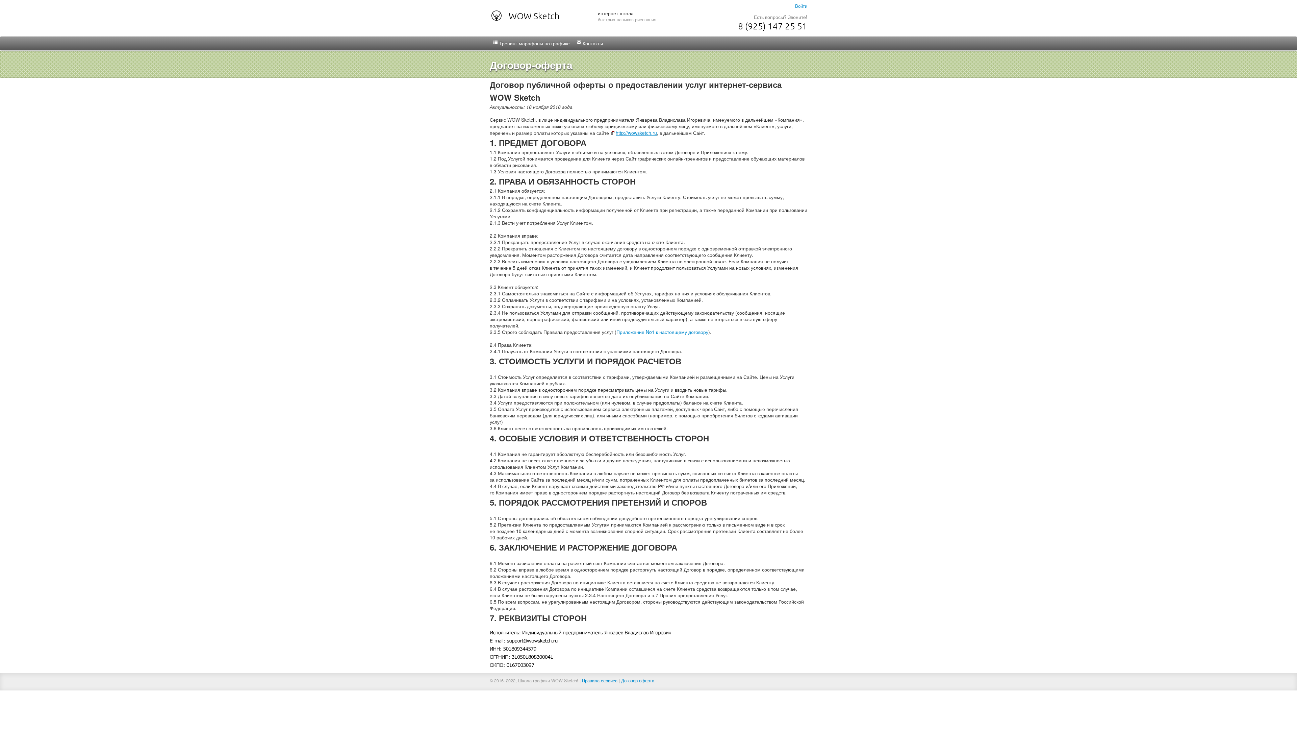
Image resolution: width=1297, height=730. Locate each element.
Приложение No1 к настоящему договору (662, 331)
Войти (801, 6)
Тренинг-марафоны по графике (534, 43)
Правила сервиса (599, 681)
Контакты (592, 43)
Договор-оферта (637, 681)
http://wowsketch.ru (636, 132)
